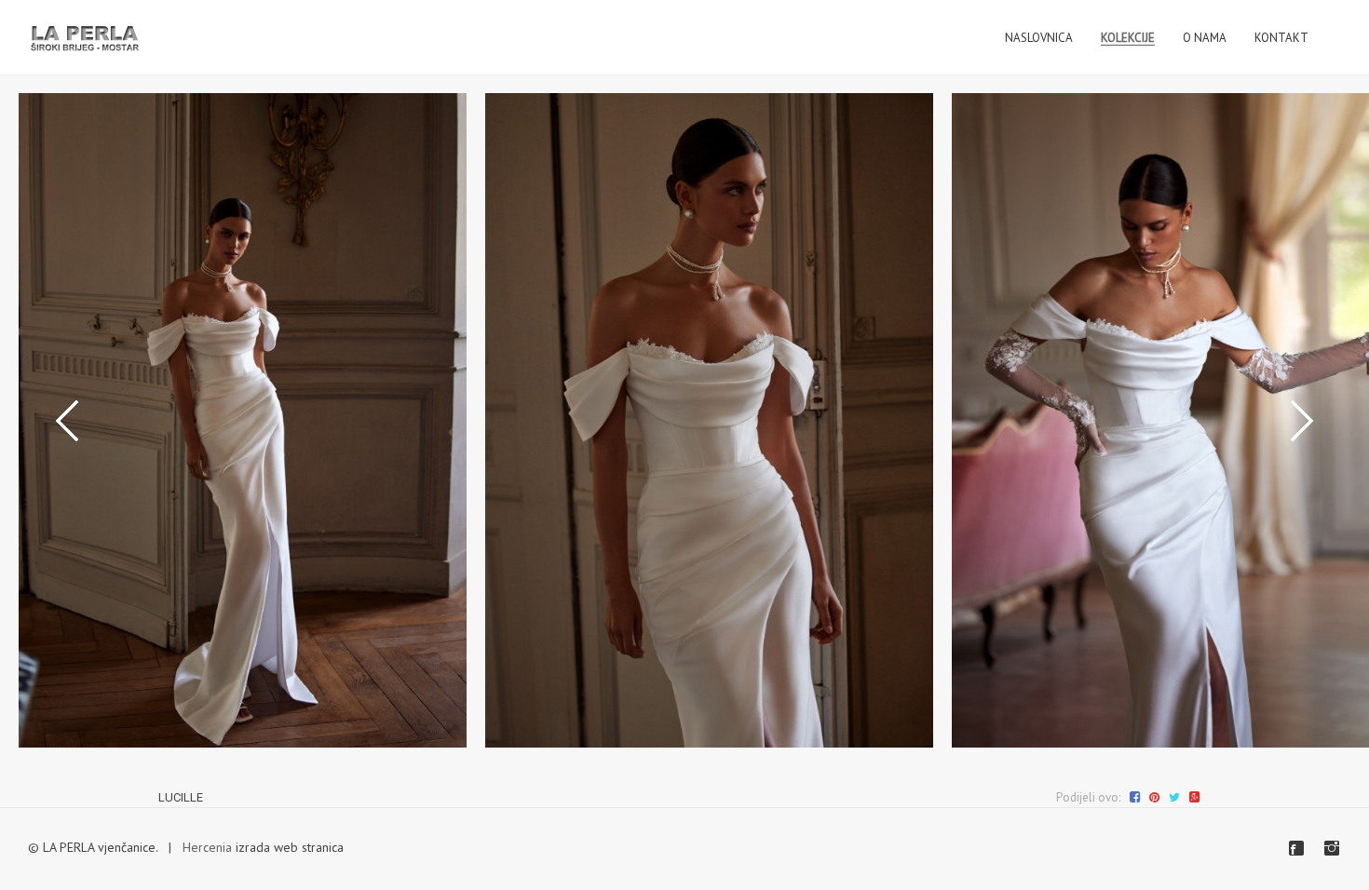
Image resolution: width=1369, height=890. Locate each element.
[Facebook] (1296, 848)
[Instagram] (1331, 848)
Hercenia (207, 847)
